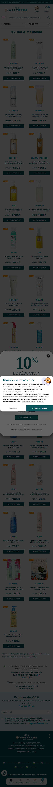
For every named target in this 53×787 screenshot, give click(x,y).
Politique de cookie (28, 402)
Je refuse (40, 402)
